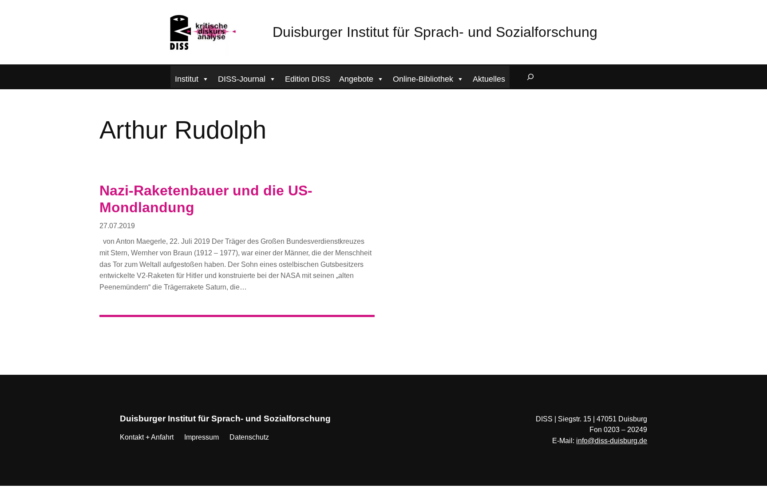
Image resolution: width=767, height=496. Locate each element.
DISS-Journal (241, 79)
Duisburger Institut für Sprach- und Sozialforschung (435, 32)
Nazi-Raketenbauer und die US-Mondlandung (205, 199)
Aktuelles (489, 79)
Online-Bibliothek (423, 79)
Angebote (356, 79)
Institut (186, 79)
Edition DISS (307, 79)
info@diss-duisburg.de (611, 440)
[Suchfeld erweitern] (530, 76)
